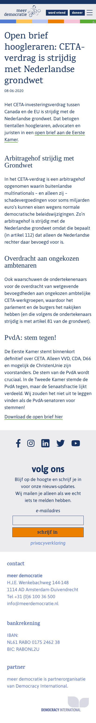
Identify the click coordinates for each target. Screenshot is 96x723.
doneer (77, 12)
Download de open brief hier (33, 416)
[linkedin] (45, 438)
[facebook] (18, 438)
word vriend (56, 12)
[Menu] (87, 13)
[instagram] (30, 439)
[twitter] (60, 439)
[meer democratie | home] (22, 11)
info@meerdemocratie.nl (32, 603)
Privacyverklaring (48, 543)
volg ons (48, 469)
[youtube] (76, 440)
